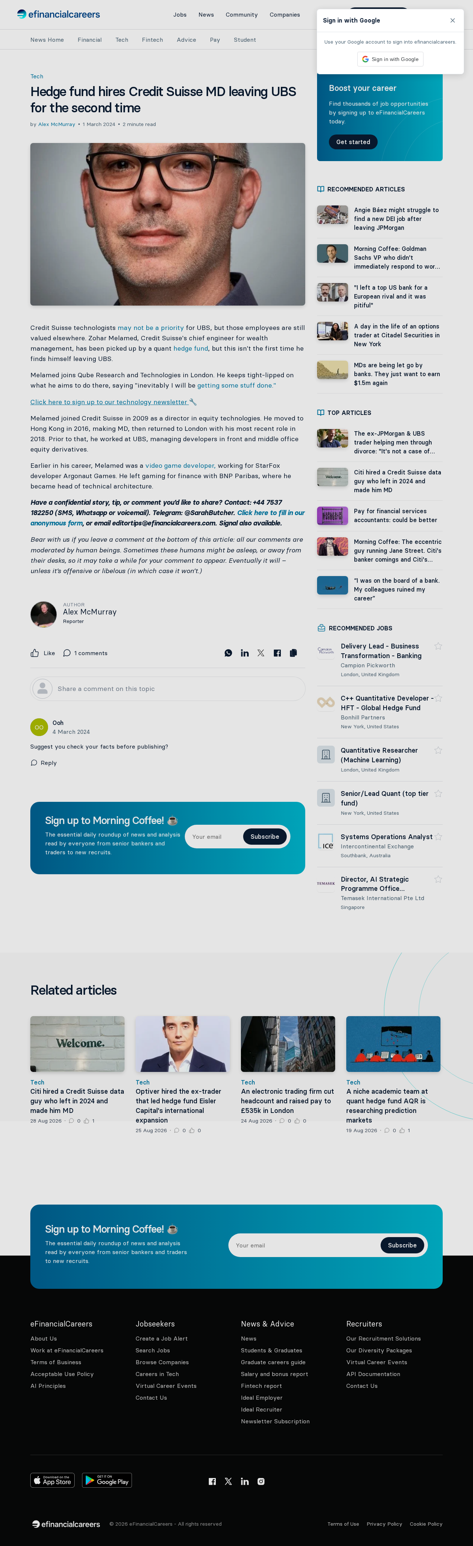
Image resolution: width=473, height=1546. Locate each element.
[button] (236, 773)
